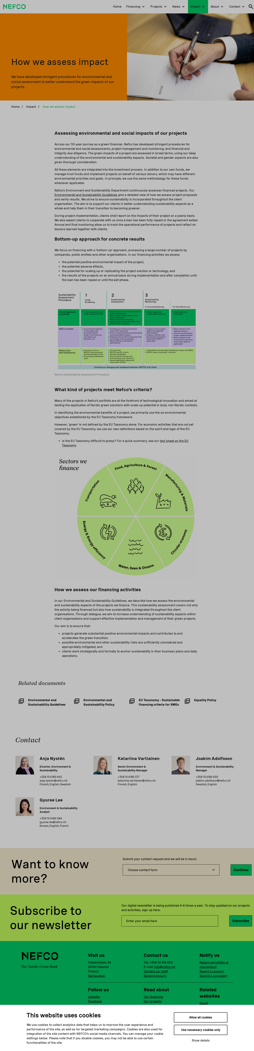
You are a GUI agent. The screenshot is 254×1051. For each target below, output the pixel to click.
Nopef (204, 1003)
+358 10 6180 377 (129, 776)
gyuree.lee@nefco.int (53, 822)
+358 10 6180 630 (207, 776)
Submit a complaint (213, 976)
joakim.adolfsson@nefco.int (213, 780)
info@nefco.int (164, 967)
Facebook (95, 1001)
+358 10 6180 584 (51, 818)
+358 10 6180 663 (51, 776)
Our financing (153, 997)
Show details (201, 1040)
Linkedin (94, 997)
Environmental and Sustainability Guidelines (85, 195)
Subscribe (240, 921)
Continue (241, 870)
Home (15, 106)
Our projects (153, 1001)
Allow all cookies (200, 1017)
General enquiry (155, 976)
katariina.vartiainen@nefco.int (137, 780)
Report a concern (212, 971)
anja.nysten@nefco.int (53, 780)
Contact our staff (156, 971)
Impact (31, 106)
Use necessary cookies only (200, 1030)
